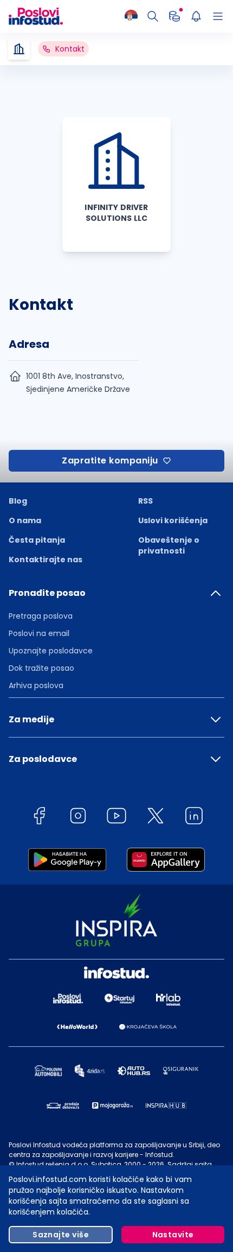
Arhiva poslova (36, 685)
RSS (145, 500)
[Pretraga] (153, 16)
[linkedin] (194, 817)
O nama (25, 520)
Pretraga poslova (41, 616)
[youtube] (116, 817)
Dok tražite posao (41, 668)
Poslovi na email (39, 633)
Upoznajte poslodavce (51, 650)
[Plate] (174, 16)
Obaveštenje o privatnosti (168, 545)
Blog (18, 500)
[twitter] (155, 817)
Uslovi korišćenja (173, 520)
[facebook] (39, 817)
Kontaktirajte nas (45, 559)
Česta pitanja (37, 540)
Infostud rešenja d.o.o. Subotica (68, 1164)
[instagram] (78, 817)
